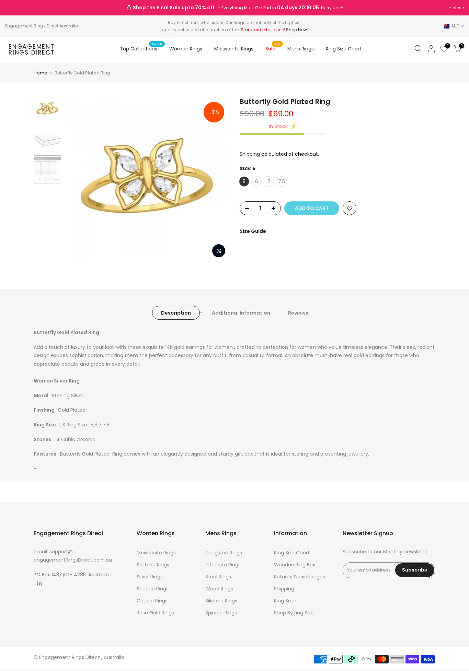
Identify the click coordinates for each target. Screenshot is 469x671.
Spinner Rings (221, 612)
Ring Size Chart (344, 48)
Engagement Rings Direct (32, 50)
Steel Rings (218, 576)
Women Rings (185, 48)
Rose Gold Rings (155, 612)
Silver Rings (150, 576)
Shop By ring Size (294, 612)
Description (176, 312)
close (14, 8)
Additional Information (241, 312)
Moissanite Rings (233, 48)
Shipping (250, 154)
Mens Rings (300, 48)
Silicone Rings (153, 588)
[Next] (217, 179)
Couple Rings (152, 600)
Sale (273, 47)
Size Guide (253, 231)
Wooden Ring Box (294, 564)
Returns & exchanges (299, 576)
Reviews (298, 312)
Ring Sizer (285, 600)
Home (40, 73)
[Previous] (76, 179)
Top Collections (141, 47)
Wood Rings (219, 588)
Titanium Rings (223, 564)
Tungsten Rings (223, 552)
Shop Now (296, 30)
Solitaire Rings (153, 564)
